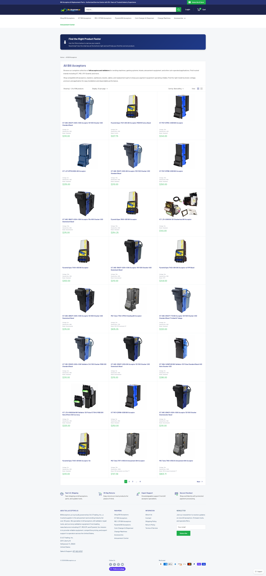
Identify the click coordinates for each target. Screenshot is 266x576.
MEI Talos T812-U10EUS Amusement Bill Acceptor (176, 461)
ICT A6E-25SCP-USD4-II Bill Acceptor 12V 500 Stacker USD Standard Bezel (82, 124)
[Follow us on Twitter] (114, 564)
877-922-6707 (78, 551)
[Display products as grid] (198, 89)
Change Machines (164, 18)
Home (62, 57)
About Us (148, 515)
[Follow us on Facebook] (110, 564)
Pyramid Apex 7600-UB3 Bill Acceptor (124, 219)
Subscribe (183, 533)
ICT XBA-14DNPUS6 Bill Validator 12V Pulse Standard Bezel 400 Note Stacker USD (180, 365)
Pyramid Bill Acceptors (123, 18)
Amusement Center (67, 25)
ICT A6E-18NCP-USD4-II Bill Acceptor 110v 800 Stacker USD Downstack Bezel (82, 220)
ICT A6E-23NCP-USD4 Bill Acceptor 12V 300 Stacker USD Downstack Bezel (130, 365)
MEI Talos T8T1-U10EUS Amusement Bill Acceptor (128, 461)
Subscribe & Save (198, 2)
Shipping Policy (150, 521)
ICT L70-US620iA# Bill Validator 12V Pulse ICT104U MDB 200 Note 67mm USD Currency (82, 413)
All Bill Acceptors (71, 57)
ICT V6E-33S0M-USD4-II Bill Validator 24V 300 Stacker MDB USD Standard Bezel (84, 365)
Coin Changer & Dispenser (144, 18)
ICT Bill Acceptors (84, 18)
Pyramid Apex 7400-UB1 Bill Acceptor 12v (76, 461)
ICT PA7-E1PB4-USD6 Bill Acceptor (171, 123)
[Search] (178, 9)
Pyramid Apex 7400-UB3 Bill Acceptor (75, 268)
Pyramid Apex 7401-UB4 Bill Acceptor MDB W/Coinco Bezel (131, 123)
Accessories (178, 18)
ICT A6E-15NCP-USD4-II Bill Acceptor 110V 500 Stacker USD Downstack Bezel (131, 269)
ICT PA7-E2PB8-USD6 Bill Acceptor (123, 412)
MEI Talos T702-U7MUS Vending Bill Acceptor (126, 316)
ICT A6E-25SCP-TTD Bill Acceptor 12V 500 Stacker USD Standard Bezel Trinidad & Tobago (178, 317)
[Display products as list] (202, 89)
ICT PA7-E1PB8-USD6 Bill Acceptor (171, 171)
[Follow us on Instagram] (118, 564)
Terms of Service (151, 528)
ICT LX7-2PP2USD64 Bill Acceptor (74, 171)
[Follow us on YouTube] (122, 564)
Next (198, 482)
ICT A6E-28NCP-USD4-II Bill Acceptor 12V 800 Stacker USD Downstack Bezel (82, 317)
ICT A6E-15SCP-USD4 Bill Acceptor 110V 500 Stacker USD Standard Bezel (130, 172)
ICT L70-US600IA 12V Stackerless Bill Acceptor (175, 219)
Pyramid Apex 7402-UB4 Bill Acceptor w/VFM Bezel (176, 268)
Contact (148, 518)
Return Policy (150, 525)
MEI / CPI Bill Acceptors (103, 18)
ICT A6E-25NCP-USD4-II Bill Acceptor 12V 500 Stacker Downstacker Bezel (177, 413)
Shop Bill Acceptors (67, 18)
